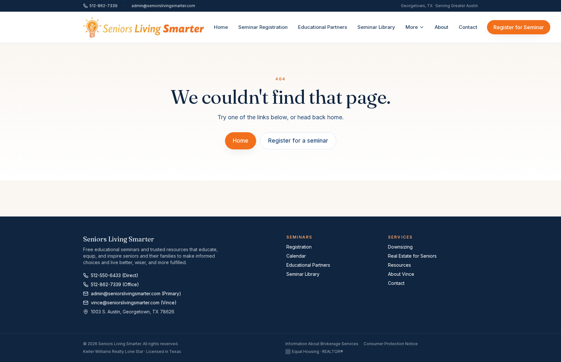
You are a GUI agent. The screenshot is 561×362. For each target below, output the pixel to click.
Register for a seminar (298, 140)
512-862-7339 (104, 5)
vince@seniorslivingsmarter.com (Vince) (134, 302)
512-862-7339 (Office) (115, 284)
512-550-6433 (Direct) (114, 275)
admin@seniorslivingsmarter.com (163, 5)
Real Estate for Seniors (412, 256)
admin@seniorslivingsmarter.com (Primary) (136, 293)
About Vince (401, 274)
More (411, 27)
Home (221, 27)
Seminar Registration (263, 27)
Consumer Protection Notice (391, 343)
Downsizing (400, 247)
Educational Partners (322, 27)
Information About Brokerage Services (321, 343)
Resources (399, 265)
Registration (299, 247)
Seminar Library (376, 27)
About (441, 27)
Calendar (296, 256)
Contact (468, 27)
